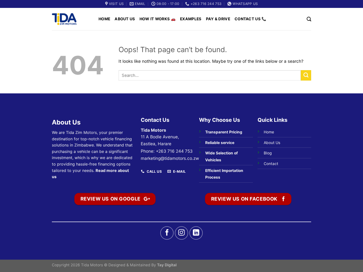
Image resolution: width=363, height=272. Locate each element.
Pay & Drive (218, 19)
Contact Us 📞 (250, 19)
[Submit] (306, 75)
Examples (190, 19)
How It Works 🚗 (158, 19)
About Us (125, 19)
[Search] (309, 19)
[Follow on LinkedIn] (196, 233)
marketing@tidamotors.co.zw (170, 158)
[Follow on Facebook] (167, 233)
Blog (268, 153)
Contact (271, 163)
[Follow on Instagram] (181, 233)
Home (104, 19)
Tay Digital (167, 265)
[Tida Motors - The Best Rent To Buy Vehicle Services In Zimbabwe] (64, 19)
